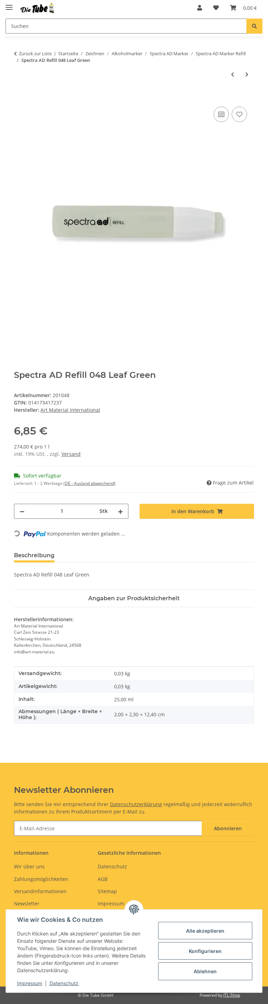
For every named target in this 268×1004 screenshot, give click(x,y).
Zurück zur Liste (35, 53)
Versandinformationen (40, 891)
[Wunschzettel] (216, 8)
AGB (102, 879)
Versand (71, 454)
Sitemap (107, 891)
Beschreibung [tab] (34, 555)
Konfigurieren (205, 951)
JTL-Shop (231, 995)
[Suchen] (254, 26)
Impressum (29, 983)
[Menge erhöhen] (120, 511)
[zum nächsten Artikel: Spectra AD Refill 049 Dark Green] (247, 74)
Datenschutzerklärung (136, 804)
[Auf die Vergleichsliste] (221, 114)
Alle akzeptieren (205, 931)
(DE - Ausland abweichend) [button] (90, 483)
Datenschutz (64, 983)
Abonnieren (228, 828)
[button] (200, 8)
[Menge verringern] (22, 511)
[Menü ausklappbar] (9, 4)
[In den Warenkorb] (19, 97)
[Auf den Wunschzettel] (239, 114)
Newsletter (26, 903)
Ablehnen (205, 971)
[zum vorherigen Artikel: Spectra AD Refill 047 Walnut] (232, 74)
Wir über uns (29, 866)
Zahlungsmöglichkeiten (41, 879)
